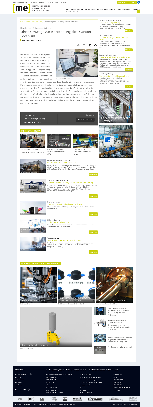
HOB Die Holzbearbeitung (87, 380)
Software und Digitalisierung (34, 22)
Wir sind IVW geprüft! (21, 374)
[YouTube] (24, 389)
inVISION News (117, 374)
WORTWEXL (116, 390)
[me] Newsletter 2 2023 (32, 122)
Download (18, 377)
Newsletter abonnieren (127, 2)
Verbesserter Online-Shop (58, 222)
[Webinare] (29, 389)
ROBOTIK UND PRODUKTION (54, 392)
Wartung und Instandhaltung (121, 387)
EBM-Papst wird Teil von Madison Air (114, 57)
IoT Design (83, 390)
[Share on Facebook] (95, 45)
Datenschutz (27, 404)
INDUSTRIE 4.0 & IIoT (119, 380)
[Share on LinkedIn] (90, 45)
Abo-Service (18, 385)
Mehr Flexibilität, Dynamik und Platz (119, 328)
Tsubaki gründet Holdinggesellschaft (114, 76)
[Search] (138, 11)
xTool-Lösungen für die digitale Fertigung (64, 204)
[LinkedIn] (16, 390)
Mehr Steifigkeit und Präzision (116, 314)
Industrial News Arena (86, 385)
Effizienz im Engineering (109, 22)
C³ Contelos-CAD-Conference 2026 (61, 163)
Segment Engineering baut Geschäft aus (64, 240)
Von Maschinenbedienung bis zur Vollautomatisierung (70, 182)
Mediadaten (18, 382)
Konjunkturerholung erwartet (82, 153)
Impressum (18, 404)
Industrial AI (49, 385)
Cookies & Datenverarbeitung (59, 404)
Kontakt (72, 404)
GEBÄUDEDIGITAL (51, 380)
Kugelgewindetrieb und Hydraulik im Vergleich (118, 340)
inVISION (82, 387)
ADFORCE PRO (50, 382)
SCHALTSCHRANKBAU (86, 392)
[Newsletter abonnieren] (20, 389)
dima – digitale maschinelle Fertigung (90, 377)
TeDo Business (19, 380)
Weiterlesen (93, 174)
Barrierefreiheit (43, 404)
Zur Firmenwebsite (85, 119)
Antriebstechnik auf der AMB (57, 153)
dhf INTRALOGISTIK (51, 377)
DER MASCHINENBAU (86, 374)
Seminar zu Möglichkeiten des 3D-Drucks (113, 38)
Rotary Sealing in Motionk (32, 152)
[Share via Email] (84, 45)
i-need (115, 377)
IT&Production (117, 382)
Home (22, 22)
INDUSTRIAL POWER (51, 387)
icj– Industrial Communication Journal (91, 382)
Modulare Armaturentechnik (120, 347)
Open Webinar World (52, 390)
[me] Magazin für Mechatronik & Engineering (59, 374)
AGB (35, 404)
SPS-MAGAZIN (117, 385)
